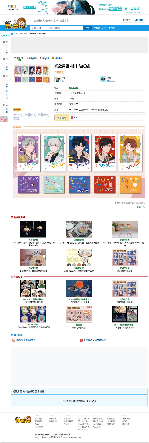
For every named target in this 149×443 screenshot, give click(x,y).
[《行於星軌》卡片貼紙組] (79, 288)
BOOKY (81, 429)
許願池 (66, 424)
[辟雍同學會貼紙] (79, 314)
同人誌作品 (83, 421)
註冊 (141, 20)
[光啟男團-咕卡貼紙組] (31, 74)
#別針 (97, 28)
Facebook (38, 427)
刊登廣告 (111, 418)
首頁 (15, 34)
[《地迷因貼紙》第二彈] (33, 288)
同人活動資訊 (83, 418)
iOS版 (124, 421)
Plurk (36, 424)
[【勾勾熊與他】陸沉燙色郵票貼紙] (33, 257)
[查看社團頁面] (103, 79)
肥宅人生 (111, 80)
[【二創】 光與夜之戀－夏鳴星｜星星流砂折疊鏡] (79, 229)
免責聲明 (53, 421)
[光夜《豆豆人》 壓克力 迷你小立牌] (79, 257)
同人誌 (9, 46)
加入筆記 (58, 58)
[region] (57, 366)
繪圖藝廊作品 (98, 418)
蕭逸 (26, 115)
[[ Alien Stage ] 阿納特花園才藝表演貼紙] (33, 314)
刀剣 (104, 28)
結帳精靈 (126, 424)
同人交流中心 (98, 421)
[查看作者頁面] (57, 79)
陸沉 (39, 115)
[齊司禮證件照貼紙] (125, 257)
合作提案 (111, 421)
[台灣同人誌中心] (16, 22)
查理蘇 (45, 115)
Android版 (126, 418)
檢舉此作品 (141, 207)
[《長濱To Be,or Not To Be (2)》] (74, 7)
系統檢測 (96, 427)
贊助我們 (111, 424)
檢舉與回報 (68, 421)
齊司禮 (32, 115)
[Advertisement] (79, 44)
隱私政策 (53, 418)
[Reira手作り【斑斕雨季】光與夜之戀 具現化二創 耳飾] (125, 229)
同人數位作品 (83, 427)
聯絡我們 (67, 418)
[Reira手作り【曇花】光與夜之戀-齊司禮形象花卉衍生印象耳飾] (33, 229)
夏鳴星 (16, 119)
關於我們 (38, 418)
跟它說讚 (33, 58)
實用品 (111, 28)
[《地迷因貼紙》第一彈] (125, 314)
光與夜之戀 (18, 115)
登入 (128, 20)
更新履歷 (38, 421)
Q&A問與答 (98, 424)
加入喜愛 (45, 58)
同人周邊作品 (83, 424)
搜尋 (88, 28)
